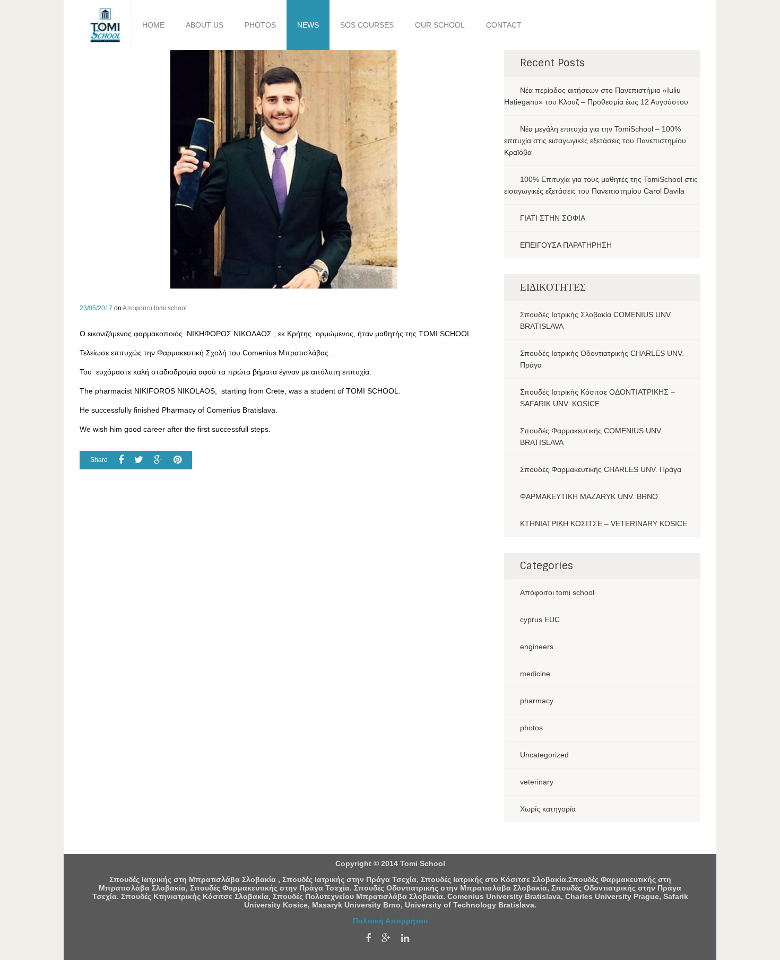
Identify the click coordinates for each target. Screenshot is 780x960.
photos (531, 727)
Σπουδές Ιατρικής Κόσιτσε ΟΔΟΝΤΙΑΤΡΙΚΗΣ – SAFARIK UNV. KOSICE (597, 398)
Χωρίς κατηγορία (548, 809)
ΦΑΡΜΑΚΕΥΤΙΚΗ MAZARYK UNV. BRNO (589, 496)
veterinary (536, 782)
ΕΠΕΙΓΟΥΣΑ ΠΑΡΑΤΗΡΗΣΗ (566, 245)
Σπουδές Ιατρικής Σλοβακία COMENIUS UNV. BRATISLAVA (596, 320)
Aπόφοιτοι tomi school (155, 308)
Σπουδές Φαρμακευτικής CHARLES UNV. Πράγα (600, 469)
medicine (535, 673)
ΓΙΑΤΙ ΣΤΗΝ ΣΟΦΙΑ (552, 218)
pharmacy (536, 700)
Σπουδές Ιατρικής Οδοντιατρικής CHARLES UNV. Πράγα (602, 359)
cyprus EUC (540, 619)
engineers (536, 646)
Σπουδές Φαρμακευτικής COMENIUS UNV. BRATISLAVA (591, 436)
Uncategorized (544, 754)
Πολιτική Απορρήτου (390, 921)
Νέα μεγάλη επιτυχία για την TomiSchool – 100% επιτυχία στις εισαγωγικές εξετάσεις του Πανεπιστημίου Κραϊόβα (595, 140)
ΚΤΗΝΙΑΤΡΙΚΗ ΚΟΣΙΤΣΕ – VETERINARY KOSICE (603, 523)
